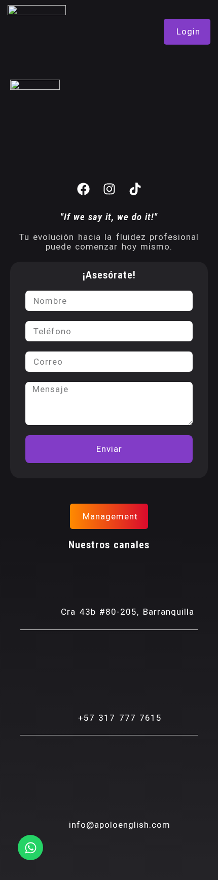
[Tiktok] (135, 189)
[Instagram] (109, 189)
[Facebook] (83, 189)
